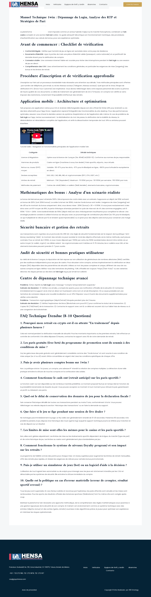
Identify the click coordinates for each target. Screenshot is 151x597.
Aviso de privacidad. (29, 590)
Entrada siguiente (124, 530)
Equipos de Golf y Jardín (74, 4)
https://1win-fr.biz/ (40, 32)
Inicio (48, 4)
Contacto (103, 4)
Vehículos (57, 4)
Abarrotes (92, 4)
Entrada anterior (26, 530)
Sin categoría (26, 26)
